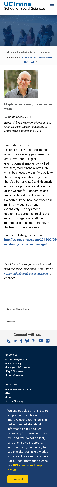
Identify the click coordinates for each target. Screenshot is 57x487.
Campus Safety (13, 363)
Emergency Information (18, 367)
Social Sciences (29, 57)
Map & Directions (14, 371)
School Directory (14, 401)
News (26, 62)
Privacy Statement (15, 375)
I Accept (18, 479)
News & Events (45, 57)
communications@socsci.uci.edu (26, 273)
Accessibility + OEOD (16, 359)
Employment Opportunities (19, 389)
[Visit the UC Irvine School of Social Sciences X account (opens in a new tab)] (34, 341)
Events (9, 397)
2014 (33, 62)
